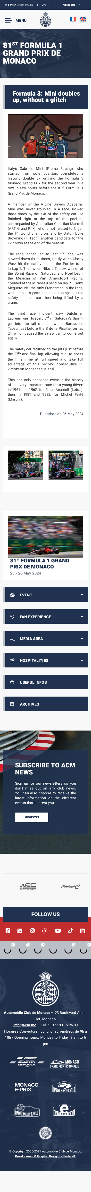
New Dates (17, 5)
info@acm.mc (24, 1025)
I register (32, 817)
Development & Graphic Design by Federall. (45, 1156)
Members (71, 5)
